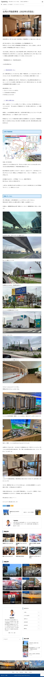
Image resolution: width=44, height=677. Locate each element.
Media (26, 672)
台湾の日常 (25, 592)
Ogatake (12, 617)
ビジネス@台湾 (6, 15)
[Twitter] (17, 525)
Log (17, 672)
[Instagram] (18, 525)
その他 (6, 592)
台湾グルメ (25, 578)
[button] (4, 465)
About (13, 672)
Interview (21, 672)
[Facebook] (15, 525)
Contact (30, 672)
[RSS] (6, 675)
